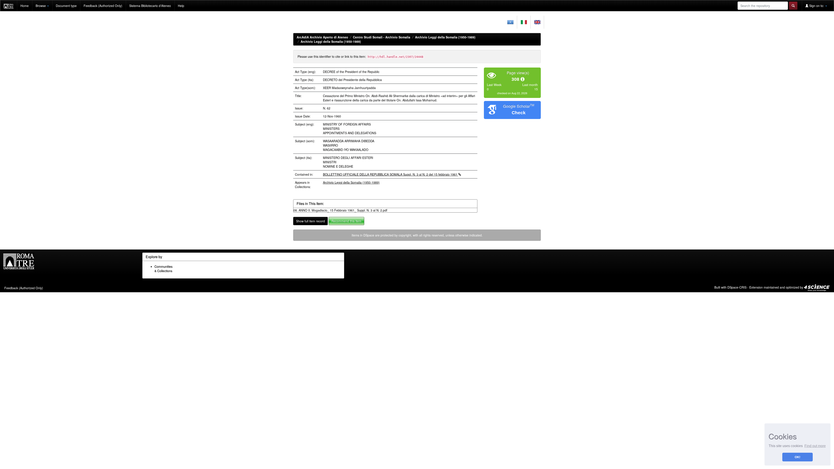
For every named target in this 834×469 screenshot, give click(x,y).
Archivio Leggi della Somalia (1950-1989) (445, 37)
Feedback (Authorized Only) (103, 5)
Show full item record (310, 221)
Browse (41, 5)
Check (519, 112)
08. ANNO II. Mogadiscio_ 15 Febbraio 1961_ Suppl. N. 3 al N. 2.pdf (340, 210)
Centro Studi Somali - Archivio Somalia (381, 37)
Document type (66, 5)
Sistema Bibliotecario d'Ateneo (150, 5)
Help (181, 5)
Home (24, 5)
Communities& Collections (163, 268)
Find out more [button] (815, 446)
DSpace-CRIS (736, 287)
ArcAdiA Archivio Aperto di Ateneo (322, 37)
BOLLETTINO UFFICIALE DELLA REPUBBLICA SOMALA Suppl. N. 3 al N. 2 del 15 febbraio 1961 (390, 174)
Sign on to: (816, 5)
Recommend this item (346, 221)
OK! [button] (797, 457)
